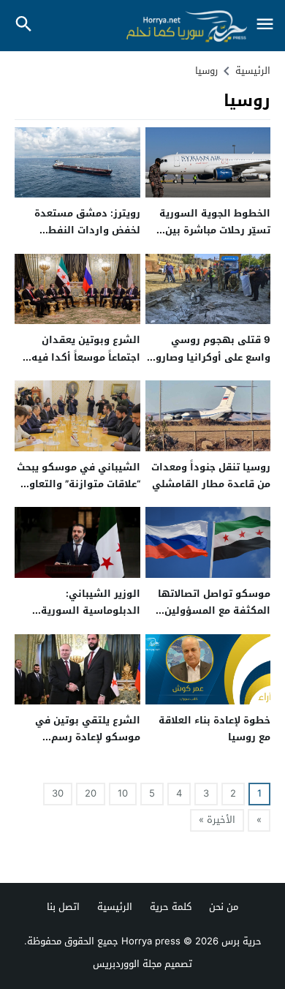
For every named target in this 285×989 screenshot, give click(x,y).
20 (90, 793)
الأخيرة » (217, 820)
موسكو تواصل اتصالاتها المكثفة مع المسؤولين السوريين (214, 610)
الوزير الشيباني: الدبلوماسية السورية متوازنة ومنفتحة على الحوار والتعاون (90, 619)
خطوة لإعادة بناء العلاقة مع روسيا (214, 728)
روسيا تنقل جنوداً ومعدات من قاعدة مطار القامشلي (210, 475)
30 (58, 793)
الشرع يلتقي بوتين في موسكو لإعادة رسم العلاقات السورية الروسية (80, 737)
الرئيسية (114, 907)
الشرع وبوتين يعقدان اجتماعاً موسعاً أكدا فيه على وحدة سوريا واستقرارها (85, 365)
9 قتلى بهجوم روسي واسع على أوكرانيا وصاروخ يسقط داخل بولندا (209, 357)
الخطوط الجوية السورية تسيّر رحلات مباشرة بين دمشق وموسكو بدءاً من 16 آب (213, 239)
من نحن (223, 907)
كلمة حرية (170, 907)
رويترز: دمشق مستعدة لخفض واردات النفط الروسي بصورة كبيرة (87, 230)
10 (123, 793)
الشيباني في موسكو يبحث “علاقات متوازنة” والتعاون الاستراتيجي (78, 484)
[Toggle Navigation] (264, 25)
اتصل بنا (63, 907)
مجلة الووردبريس (127, 964)
